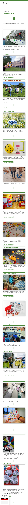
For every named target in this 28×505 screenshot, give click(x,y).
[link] (23, 0)
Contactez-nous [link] (4, 24)
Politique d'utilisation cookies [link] (20, 503)
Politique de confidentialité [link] (12, 503)
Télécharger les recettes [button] (7, 378)
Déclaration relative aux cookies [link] (4, 503)
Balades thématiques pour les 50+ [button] (9, 107)
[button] (24, 3)
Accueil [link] (3, 10)
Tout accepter (4, 498)
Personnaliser (4, 501)
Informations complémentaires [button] (8, 77)
